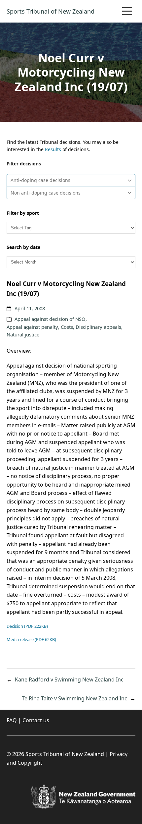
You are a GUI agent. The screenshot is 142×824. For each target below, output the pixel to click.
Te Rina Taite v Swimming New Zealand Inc (74, 698)
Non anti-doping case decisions (46, 193)
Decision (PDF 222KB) (27, 626)
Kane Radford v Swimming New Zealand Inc (69, 679)
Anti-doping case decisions (40, 180)
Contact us (35, 720)
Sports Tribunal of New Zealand (50, 11)
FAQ (12, 720)
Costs (67, 327)
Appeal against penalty (32, 327)
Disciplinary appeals (98, 327)
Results (53, 149)
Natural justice (23, 334)
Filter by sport (23, 213)
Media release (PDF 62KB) (31, 639)
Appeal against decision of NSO (50, 319)
